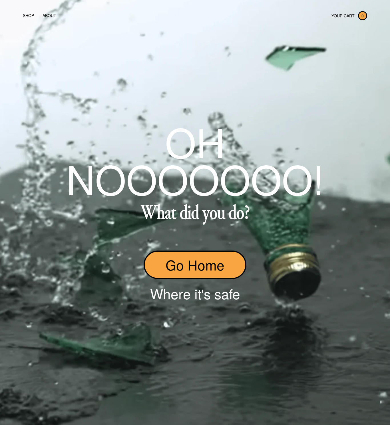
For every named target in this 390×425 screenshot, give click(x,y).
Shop (28, 15)
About (49, 15)
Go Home (195, 264)
